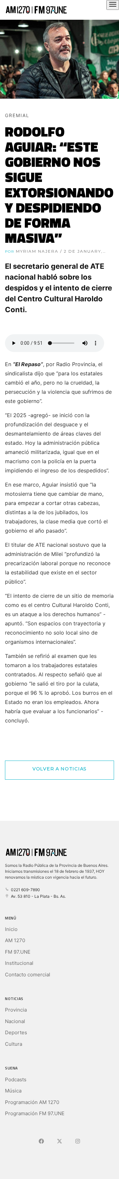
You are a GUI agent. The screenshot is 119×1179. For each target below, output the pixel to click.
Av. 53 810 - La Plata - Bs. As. (37, 896)
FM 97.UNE (17, 952)
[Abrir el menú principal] (112, 5)
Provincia (16, 1010)
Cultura (13, 1044)
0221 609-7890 (24, 889)
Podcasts (15, 1079)
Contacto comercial (27, 974)
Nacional (15, 1021)
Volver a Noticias (59, 769)
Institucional (19, 963)
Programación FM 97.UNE (34, 1113)
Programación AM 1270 (32, 1102)
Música (13, 1091)
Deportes (16, 1032)
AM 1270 (15, 940)
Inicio (11, 929)
